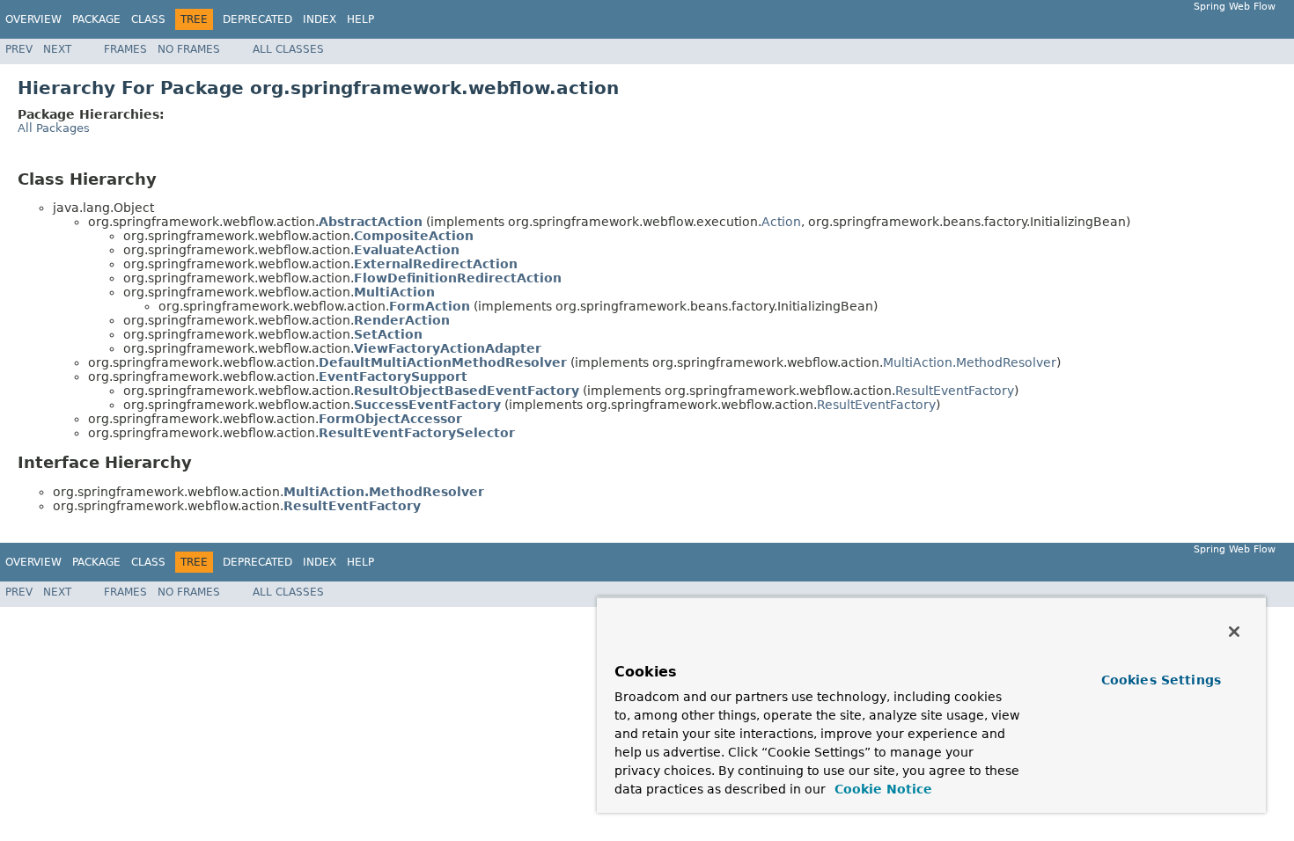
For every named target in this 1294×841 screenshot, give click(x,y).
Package (96, 19)
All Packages (54, 128)
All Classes (288, 49)
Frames (125, 49)
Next (57, 49)
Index (319, 19)
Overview (33, 19)
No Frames (189, 49)
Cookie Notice (881, 789)
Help (360, 19)
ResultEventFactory (954, 391)
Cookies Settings (1161, 680)
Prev (19, 49)
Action (781, 222)
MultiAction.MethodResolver (969, 362)
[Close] (1234, 631)
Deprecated (257, 19)
